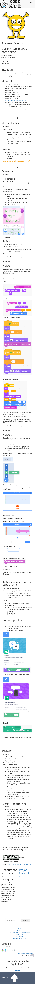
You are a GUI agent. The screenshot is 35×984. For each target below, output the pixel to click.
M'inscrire (25, 920)
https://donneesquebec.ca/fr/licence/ (19, 864)
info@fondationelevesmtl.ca (25, 953)
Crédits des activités (19, 938)
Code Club (19, 935)
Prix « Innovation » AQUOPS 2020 (19, 933)
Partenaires (19, 936)
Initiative (19, 929)
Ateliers (19, 931)
